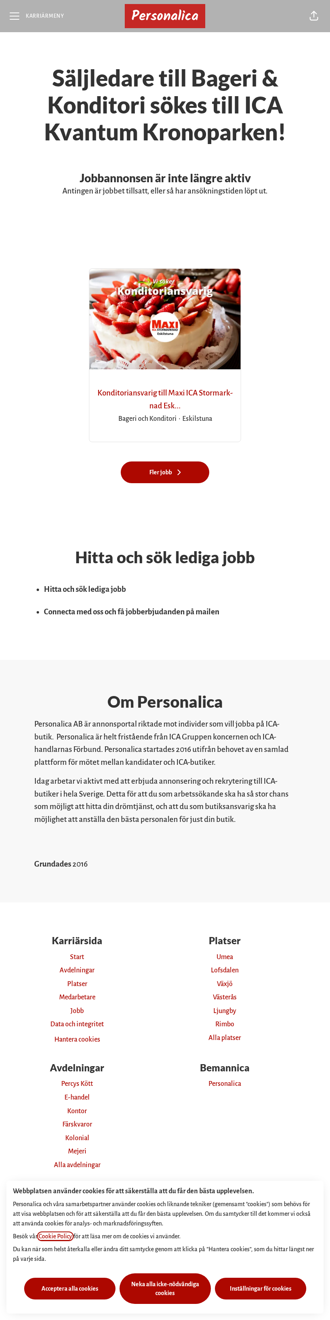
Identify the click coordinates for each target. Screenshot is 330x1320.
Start (77, 957)
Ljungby (224, 1011)
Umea (225, 957)
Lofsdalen (225, 970)
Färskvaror (77, 1124)
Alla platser (224, 1038)
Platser (77, 984)
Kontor (77, 1111)
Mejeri (77, 1151)
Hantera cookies (77, 1039)
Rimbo (224, 1024)
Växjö (225, 984)
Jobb (77, 1011)
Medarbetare (77, 997)
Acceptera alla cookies (69, 1288)
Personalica (224, 1083)
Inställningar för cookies (260, 1288)
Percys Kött (77, 1083)
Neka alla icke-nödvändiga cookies (165, 1288)
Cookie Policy (55, 1236)
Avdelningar (77, 970)
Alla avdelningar (77, 1165)
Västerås (225, 997)
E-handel (77, 1097)
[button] (314, 16)
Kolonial (77, 1138)
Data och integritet (77, 1024)
